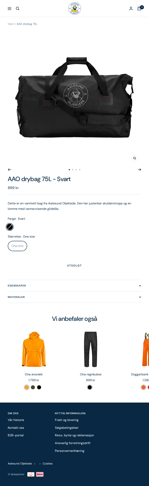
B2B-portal (16, 435)
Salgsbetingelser (67, 428)
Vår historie (16, 420)
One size (17, 246)
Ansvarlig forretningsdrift (72, 443)
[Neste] (139, 169)
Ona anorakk (34, 374)
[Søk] (17, 8)
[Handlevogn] (139, 8)
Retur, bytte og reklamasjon (74, 435)
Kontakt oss (16, 428)
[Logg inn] (131, 8)
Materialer (16, 297)
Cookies (48, 463)
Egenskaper (17, 285)
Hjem (11, 24)
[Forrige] (9, 169)
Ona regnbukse (90, 374)
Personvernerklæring (69, 451)
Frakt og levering (67, 420)
